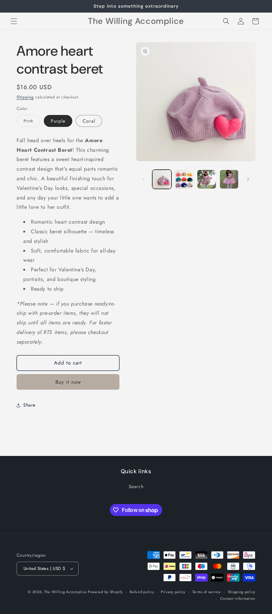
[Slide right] (248, 179)
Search (136, 486)
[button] (14, 21)
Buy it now (68, 382)
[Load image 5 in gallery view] (229, 179)
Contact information (237, 598)
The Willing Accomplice (66, 591)
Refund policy (142, 591)
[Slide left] (143, 179)
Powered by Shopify (105, 591)
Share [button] (29, 405)
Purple (58, 121)
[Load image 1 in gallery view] (161, 179)
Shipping (25, 97)
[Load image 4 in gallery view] (206, 179)
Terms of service (206, 591)
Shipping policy (242, 591)
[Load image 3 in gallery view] (184, 179)
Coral (89, 121)
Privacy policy (173, 591)
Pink (32, 122)
